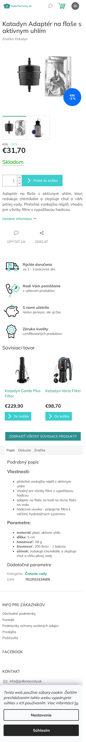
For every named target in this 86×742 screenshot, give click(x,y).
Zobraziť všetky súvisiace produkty (43, 436)
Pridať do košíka (45, 180)
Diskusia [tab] (24, 450)
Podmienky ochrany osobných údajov (30, 626)
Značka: (15, 39)
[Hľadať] (50, 6)
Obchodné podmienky (19, 613)
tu (76, 702)
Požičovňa (10, 638)
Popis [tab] (10, 450)
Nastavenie (41, 715)
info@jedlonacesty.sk (26, 681)
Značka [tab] (39, 450)
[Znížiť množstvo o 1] (19, 183)
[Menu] (75, 6)
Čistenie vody (36, 573)
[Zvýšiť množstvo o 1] (19, 178)
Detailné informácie (17, 219)
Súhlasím (41, 730)
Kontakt (8, 620)
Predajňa (9, 632)
